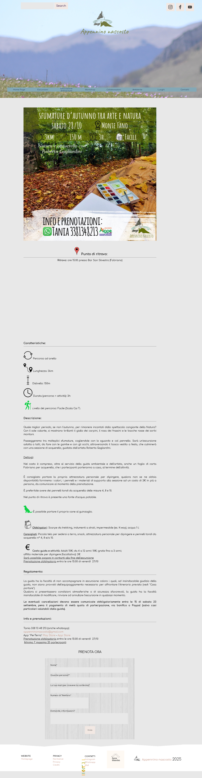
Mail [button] (87, 765)
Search (61, 5)
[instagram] (170, 7)
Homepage (27, 759)
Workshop (90, 90)
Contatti (185, 90)
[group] (116, 759)
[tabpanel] (90, 254)
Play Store (49, 635)
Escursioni (42, 90)
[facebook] (180, 7)
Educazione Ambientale (66, 89)
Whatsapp (90, 762)
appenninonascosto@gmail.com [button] (43, 631)
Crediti (56, 765)
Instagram (90, 759)
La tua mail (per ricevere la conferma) (70, 685)
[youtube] (190, 7)
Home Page (19, 90)
